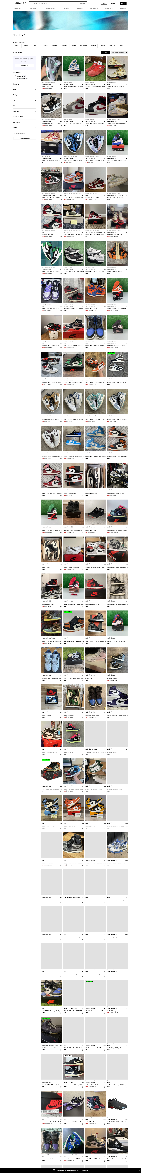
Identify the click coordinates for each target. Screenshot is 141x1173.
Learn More (85, 1170)
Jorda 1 (45, 45)
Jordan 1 (64, 45)
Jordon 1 (26, 45)
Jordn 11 (93, 45)
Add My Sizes (24, 65)
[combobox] (58, 3)
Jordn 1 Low (112, 45)
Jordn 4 (102, 45)
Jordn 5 (74, 45)
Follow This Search (24, 138)
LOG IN (123, 3)
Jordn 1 (36, 45)
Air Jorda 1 (83, 45)
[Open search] (32, 3)
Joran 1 (17, 45)
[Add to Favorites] (61, 89)
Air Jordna (55, 45)
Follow (105, 52)
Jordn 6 (122, 45)
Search (82, 3)
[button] (25, 76)
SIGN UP (113, 3)
